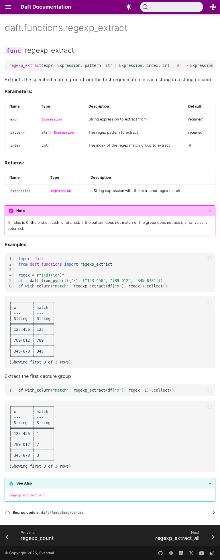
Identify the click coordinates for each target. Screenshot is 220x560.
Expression (68, 65)
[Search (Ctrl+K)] (171, 7)
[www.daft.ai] (170, 553)
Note (20, 211)
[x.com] (191, 553)
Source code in (48, 512)
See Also (24, 483)
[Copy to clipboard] (209, 65)
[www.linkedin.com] (181, 553)
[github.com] (160, 553)
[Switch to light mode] (128, 7)
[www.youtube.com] (201, 553)
